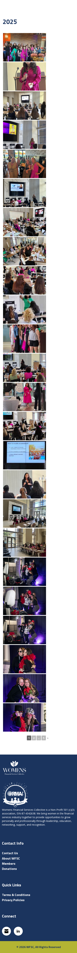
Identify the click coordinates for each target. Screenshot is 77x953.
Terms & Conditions (16, 894)
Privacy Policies (13, 900)
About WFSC (11, 858)
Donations (9, 868)
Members (8, 863)
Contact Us (10, 853)
